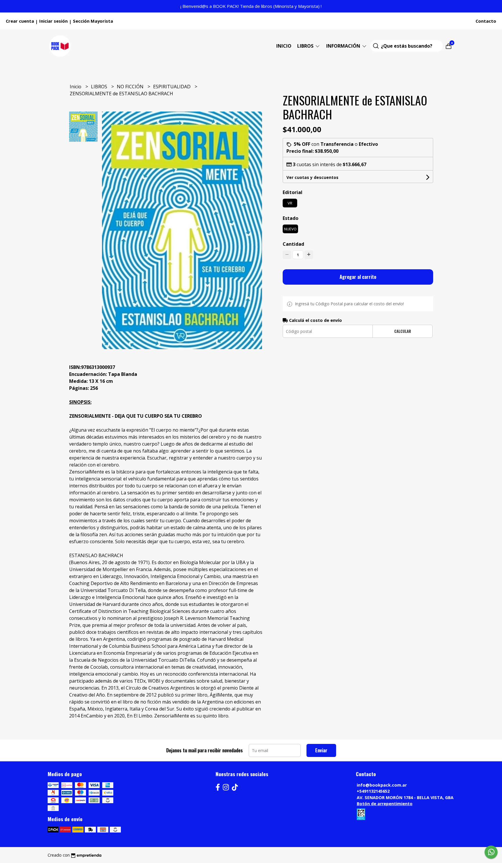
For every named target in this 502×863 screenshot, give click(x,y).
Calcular (402, 331)
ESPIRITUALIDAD (172, 86)
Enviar (321, 750)
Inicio (283, 46)
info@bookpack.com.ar (382, 785)
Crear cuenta (20, 21)
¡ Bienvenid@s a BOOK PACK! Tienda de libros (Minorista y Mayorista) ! (251, 6)
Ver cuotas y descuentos (312, 177)
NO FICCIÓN (131, 86)
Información (343, 46)
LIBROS (306, 46)
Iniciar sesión (53, 21)
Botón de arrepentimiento (385, 803)
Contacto (486, 21)
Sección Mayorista (93, 21)
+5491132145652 (373, 791)
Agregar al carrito (358, 276)
